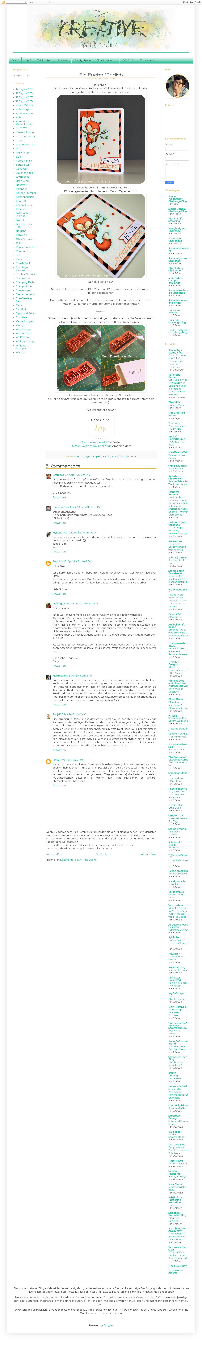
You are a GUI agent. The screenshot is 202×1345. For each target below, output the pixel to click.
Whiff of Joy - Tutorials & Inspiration (176, 1200)
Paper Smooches (26, 247)
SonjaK (57, 714)
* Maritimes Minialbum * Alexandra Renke (178, 705)
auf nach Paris (176, 749)
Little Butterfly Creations (177, 523)
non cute (21, 235)
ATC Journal (175, 617)
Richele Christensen (175, 477)
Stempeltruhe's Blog (177, 1058)
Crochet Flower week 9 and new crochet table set (178, 632)
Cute (76, 456)
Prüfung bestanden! (174, 1077)
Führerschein (24, 160)
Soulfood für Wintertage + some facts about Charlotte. (178, 1093)
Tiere (103, 456)
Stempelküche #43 (94, 442)
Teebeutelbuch (25, 294)
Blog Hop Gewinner (173, 1219)
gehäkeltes (22, 164)
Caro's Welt (175, 614)
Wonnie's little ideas (176, 1248)
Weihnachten (24, 333)
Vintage (20, 325)
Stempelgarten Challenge (177, 259)
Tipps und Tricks (116, 456)
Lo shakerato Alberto (176, 1271)
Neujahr (21, 231)
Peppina (58, 561)
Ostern (20, 243)
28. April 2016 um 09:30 (77, 561)
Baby (19, 117)
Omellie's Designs (173, 663)
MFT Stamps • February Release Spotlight (178, 530)
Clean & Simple (25, 132)
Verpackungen (25, 321)
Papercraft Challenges (175, 239)
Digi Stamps (23, 152)
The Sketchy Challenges (176, 269)
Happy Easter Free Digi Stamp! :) (178, 943)
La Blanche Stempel (22, 214)
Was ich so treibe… (174, 1032)
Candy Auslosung (178, 720)
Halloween (22, 181)
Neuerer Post (54, 854)
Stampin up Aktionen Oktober (175, 1012)
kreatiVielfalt (176, 1184)
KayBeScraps (176, 993)
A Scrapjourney (177, 557)
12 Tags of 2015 (24, 97)
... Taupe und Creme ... (175, 958)
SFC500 (172, 415)
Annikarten (175, 541)
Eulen (19, 156)
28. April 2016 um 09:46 (84, 603)
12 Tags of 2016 (24, 101)
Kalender (21, 189)
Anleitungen (23, 109)
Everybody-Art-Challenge (177, 229)
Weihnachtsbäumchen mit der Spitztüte (178, 688)
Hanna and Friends (174, 311)
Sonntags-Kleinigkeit (22, 269)
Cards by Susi (176, 891)
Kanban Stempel (26, 193)
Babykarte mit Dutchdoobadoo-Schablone (178, 1150)
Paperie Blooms (177, 788)
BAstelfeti (58, 475)
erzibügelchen (61, 603)
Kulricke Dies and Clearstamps (178, 682)
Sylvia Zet (174, 937)
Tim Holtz (22, 309)
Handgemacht (177, 881)
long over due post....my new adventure (176, 794)
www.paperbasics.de (178, 745)
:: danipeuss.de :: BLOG (177, 644)
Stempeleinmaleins (178, 249)
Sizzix (19, 259)
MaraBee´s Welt (178, 452)
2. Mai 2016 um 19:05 (80, 675)
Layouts (20, 220)
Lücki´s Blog (176, 805)
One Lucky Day (177, 1266)
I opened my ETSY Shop (175, 779)
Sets (18, 255)
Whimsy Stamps (25, 341)
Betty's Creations (177, 873)
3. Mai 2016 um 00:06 (74, 714)
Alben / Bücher (25, 105)
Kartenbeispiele (25, 197)
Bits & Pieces (175, 699)
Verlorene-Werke (174, 376)
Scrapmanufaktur (177, 774)
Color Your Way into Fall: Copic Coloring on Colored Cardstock (177, 361)
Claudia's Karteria (173, 493)
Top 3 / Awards (106, 60)
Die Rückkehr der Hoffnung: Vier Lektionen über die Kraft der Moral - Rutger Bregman (178, 387)
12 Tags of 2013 (25, 89)
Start (15, 60)
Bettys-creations (178, 871)
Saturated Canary (174, 1117)
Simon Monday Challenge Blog (177, 210)
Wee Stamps (23, 329)
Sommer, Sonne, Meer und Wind (178, 735)
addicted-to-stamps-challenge (175, 280)
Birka (56, 760)
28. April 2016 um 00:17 (82, 532)
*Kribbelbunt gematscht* (175, 1063)
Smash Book (23, 263)
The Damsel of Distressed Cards (178, 758)
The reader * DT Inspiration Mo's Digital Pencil (177, 1236)
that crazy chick (177, 465)
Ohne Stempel (25, 239)
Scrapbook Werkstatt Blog (177, 1214)
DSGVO (128, 60)
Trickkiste (43, 60)
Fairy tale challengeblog (177, 321)
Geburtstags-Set (177, 1163)
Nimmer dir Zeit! (177, 847)
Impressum (148, 60)
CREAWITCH (176, 815)
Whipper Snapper (21, 347)
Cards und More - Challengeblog (178, 331)
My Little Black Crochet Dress (176, 1048)
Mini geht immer (177, 970)
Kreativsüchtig (177, 967)
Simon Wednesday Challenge (91, 445)
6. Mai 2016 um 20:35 (72, 760)
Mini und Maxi (176, 412)
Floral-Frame (176, 1161)
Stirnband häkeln (178, 1108)
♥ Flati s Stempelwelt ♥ (177, 717)
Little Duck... (175, 807)
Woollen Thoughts (174, 1172)
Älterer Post (148, 854)
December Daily (25, 144)
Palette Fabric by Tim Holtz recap (178, 483)
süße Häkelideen (178, 1105)
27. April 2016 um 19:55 (88, 507)
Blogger (108, 1325)
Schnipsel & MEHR (175, 843)
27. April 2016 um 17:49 (78, 475)
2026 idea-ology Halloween (177, 427)
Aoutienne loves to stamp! (178, 925)
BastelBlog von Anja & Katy (177, 1229)
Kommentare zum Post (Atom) (78, 859)
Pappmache (23, 251)
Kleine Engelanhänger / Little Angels (177, 670)
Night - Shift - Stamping (176, 219)
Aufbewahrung (25, 113)
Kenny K (21, 201)
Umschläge (174, 884)
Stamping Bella (25, 282)
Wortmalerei (175, 905)
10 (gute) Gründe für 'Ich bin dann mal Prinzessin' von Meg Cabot (177, 912)
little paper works (175, 1133)
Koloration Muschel (174, 833)
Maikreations (60, 675)
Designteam (83, 60)
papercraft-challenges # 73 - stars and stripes (178, 579)
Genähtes (22, 168)
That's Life (174, 402)
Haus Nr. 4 (174, 953)
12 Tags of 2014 (25, 93)
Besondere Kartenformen (24, 123)
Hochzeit (21, 185)
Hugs (171, 1205)
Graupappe (23, 177)
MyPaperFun (60, 532)
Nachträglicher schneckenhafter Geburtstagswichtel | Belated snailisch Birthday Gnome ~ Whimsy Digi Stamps (178, 506)
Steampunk (23, 290)
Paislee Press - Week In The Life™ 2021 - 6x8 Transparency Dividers (177, 600)
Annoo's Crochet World (178, 1042)
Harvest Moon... (177, 405)
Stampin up (23, 278)
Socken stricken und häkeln (177, 984)
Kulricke (21, 209)
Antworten (59, 497)
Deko (19, 148)
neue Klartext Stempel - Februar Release (178, 651)
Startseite (102, 854)
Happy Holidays (177, 1176)
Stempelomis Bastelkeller (176, 572)
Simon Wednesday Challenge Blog (177, 199)
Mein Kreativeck (177, 1006)
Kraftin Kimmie (24, 205)
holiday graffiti (176, 468)
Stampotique (24, 286)
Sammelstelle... (176, 1136)
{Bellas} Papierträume (176, 437)
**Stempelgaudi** (178, 729)
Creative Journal (25, 136)
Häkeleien (62, 60)
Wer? (28, 60)
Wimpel (20, 352)
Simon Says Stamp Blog (175, 351)
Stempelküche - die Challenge (178, 291)
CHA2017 (21, 128)
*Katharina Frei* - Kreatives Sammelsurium (178, 1025)
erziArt (172, 1073)
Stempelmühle (177, 829)
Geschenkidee (24, 172)
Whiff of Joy (23, 337)
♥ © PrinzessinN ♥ (177, 590)
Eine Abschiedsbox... (177, 997)
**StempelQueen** (178, 856)
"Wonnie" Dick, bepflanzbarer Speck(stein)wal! (177, 1255)
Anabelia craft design (176, 625)
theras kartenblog (63, 507)
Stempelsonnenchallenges (178, 301)
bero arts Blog (176, 1144)
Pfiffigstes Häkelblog (174, 978)
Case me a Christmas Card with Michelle (177, 547)
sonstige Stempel (90, 456)
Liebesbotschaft (177, 1086)
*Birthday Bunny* (178, 929)
